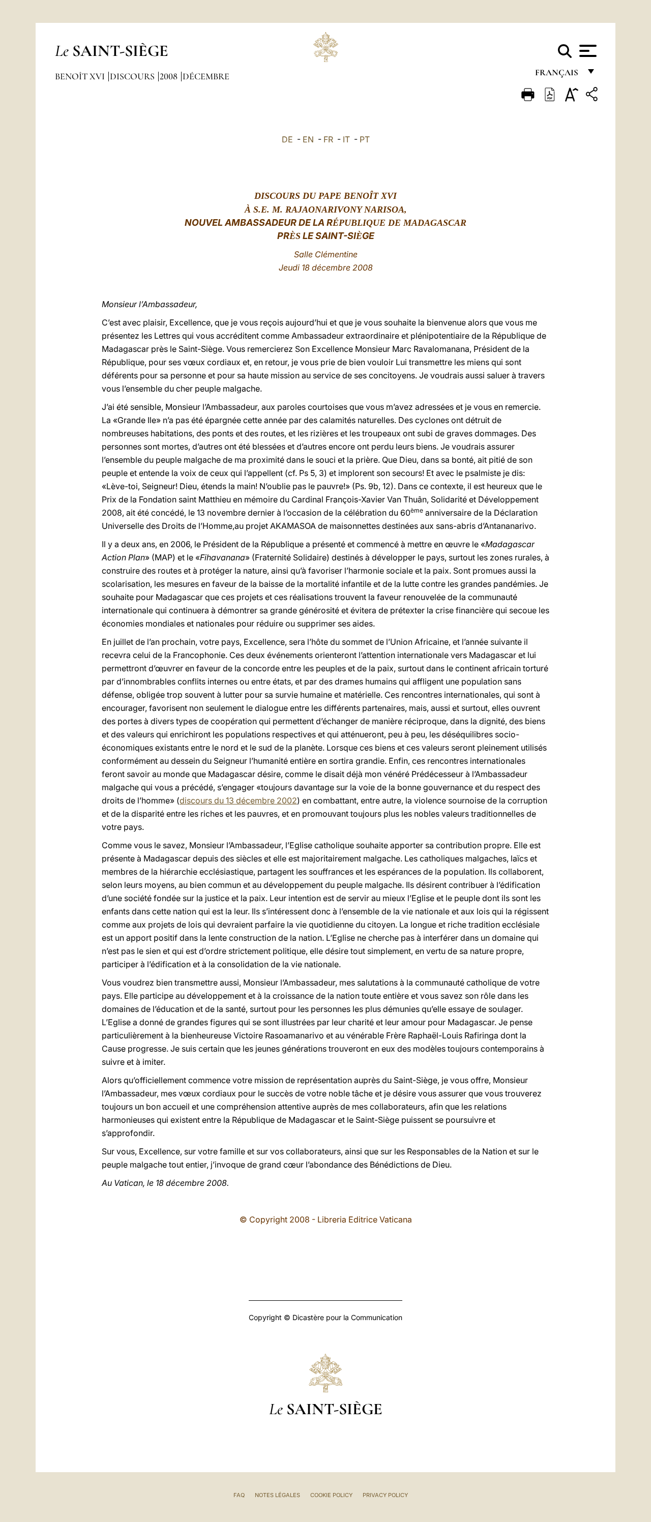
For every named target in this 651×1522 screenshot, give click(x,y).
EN (308, 139)
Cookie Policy (331, 1495)
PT (365, 139)
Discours (133, 76)
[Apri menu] (587, 50)
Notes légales (277, 1495)
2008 (170, 76)
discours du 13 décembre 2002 (238, 800)
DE (287, 139)
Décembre (206, 76)
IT (346, 139)
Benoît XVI (81, 76)
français (557, 75)
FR (328, 139)
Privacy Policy (385, 1495)
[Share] (593, 96)
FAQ (239, 1495)
